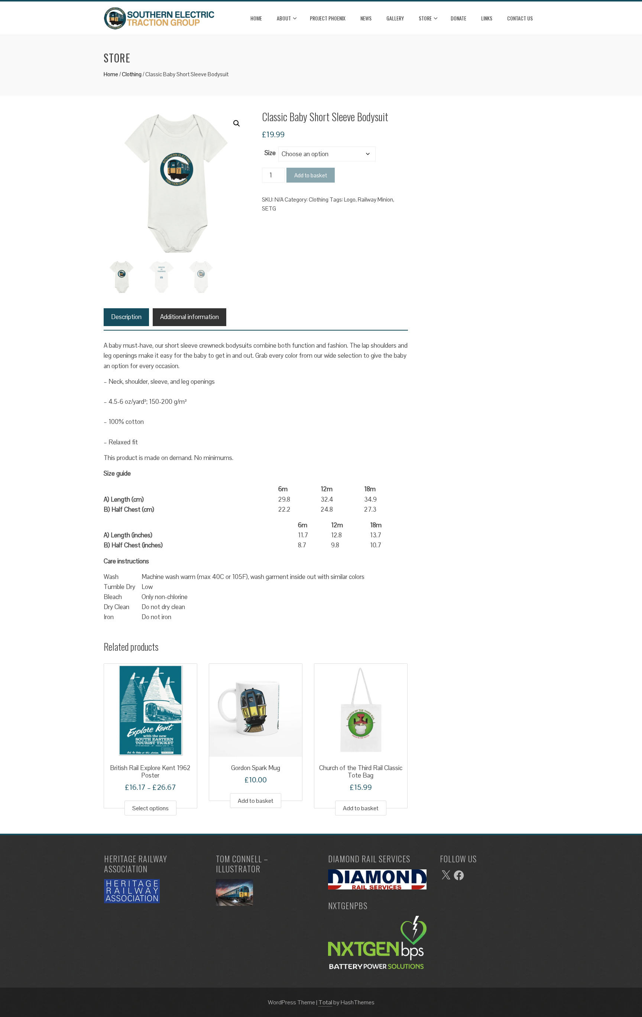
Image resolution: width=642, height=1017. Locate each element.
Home (256, 18)
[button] (236, 123)
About (284, 18)
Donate (458, 18)
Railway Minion (375, 199)
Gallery (395, 18)
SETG (269, 208)
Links (486, 18)
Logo (350, 199)
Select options (150, 808)
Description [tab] (126, 317)
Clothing (132, 74)
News (366, 18)
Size (270, 153)
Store (425, 18)
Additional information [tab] (189, 317)
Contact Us (520, 18)
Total (325, 1002)
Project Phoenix (328, 18)
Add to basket (310, 175)
